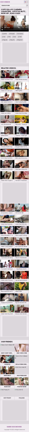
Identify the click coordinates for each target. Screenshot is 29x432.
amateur (20, 33)
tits (10, 37)
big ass (5, 40)
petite (5, 33)
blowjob (12, 33)
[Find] (27, 5)
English (26, 2)
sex (4, 37)
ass (15, 37)
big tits (13, 40)
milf (20, 37)
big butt (20, 40)
